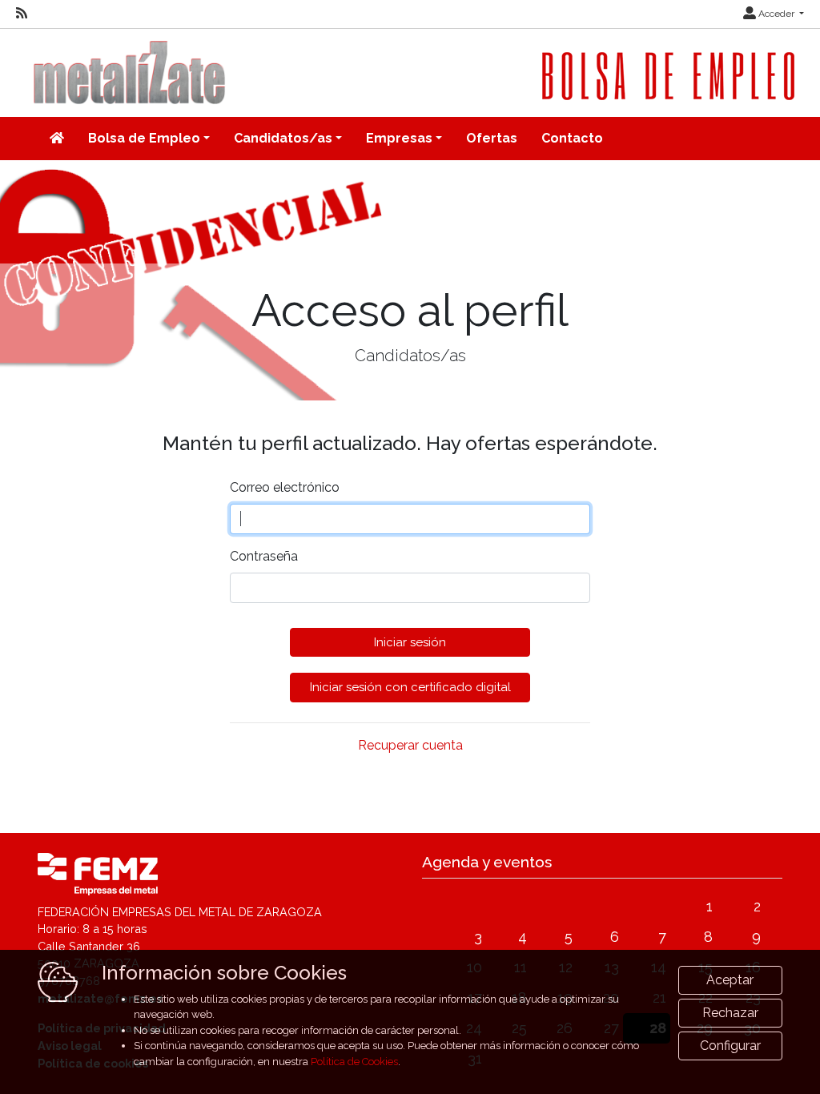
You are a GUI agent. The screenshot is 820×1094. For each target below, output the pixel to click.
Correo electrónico (285, 487)
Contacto (572, 138)
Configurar (730, 1045)
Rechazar (730, 1012)
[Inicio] (57, 138)
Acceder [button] (776, 13)
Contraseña (264, 556)
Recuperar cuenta (410, 745)
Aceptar (730, 979)
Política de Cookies (354, 1062)
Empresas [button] (399, 138)
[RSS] (21, 13)
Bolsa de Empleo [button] (144, 138)
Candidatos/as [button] (283, 138)
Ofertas (491, 138)
